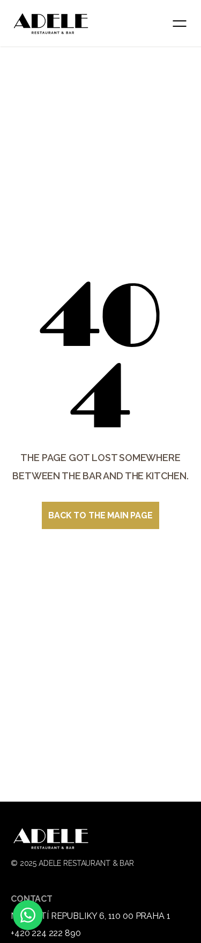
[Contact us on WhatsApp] (28, 915)
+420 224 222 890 (45, 933)
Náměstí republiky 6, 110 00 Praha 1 (90, 916)
